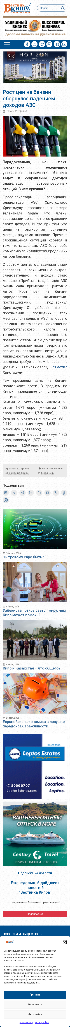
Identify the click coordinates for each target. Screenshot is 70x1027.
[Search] (63, 8)
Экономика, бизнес (18, 473)
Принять (35, 994)
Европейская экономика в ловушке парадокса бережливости (34, 724)
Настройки (35, 1014)
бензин (44, 473)
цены (51, 473)
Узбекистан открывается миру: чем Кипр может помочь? (34, 612)
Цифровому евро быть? (23, 557)
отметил (59, 367)
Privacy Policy (26, 1022)
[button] (64, 942)
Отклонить (35, 1004)
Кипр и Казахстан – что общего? (31, 668)
